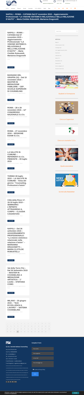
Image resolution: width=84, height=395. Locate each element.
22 (38, 326)
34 (35, 329)
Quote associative (66, 166)
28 (14, 329)
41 (14, 331)
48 (38, 331)
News (56, 58)
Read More (11, 67)
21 (35, 326)
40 (10, 331)
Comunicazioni (19, 116)
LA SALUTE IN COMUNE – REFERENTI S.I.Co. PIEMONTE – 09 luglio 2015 (17, 156)
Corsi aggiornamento (20, 57)
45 (28, 331)
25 (49, 326)
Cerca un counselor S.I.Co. (67, 140)
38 (49, 329)
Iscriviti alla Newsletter (67, 192)
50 (45, 331)
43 (21, 331)
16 (17, 326)
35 (38, 329)
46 (31, 331)
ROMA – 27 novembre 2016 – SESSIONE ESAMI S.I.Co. (17, 133)
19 (28, 326)
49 (42, 331)
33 (31, 329)
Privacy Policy (42, 369)
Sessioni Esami (58, 68)
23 (42, 326)
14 (10, 326)
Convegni (25, 116)
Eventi (8, 118)
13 (7, 326)
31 (24, 329)
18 (24, 326)
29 (17, 329)
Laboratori (57, 55)
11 (45, 323)
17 (21, 326)
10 (42, 323)
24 (45, 326)
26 (7, 329)
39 (7, 331)
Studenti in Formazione (67, 94)
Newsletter (57, 60)
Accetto (75, 393)
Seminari (57, 63)
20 (31, 326)
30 (21, 329)
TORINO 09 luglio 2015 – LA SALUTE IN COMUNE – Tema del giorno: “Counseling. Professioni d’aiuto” (17, 180)
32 (28, 329)
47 (35, 331)
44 (24, 331)
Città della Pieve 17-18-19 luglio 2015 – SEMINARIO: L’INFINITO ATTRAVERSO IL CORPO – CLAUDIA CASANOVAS (16, 207)
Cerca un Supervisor (67, 119)
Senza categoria (58, 66)
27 (10, 329)
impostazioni (14, 393)
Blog (56, 42)
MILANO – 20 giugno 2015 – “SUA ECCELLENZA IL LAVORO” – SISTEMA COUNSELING (17, 305)
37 (45, 329)
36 (42, 329)
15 (14, 326)
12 (49, 323)
